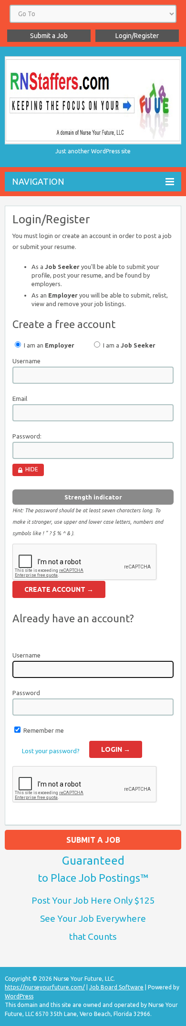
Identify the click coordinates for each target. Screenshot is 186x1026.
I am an (48, 345)
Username (26, 361)
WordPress (19, 996)
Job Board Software (116, 987)
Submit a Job (49, 36)
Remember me (43, 730)
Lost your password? (51, 750)
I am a (128, 345)
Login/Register (137, 36)
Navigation (38, 181)
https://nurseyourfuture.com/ (45, 987)
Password (26, 692)
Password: (26, 436)
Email (19, 398)
